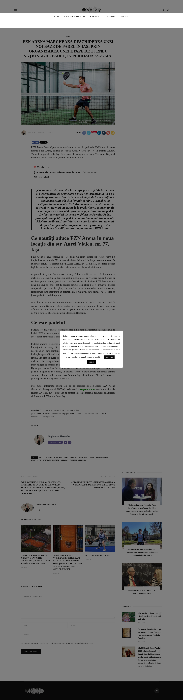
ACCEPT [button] (91, 362)
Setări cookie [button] (109, 357)
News (56, 17)
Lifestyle (111, 17)
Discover (94, 17)
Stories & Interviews (74, 17)
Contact (125, 17)
